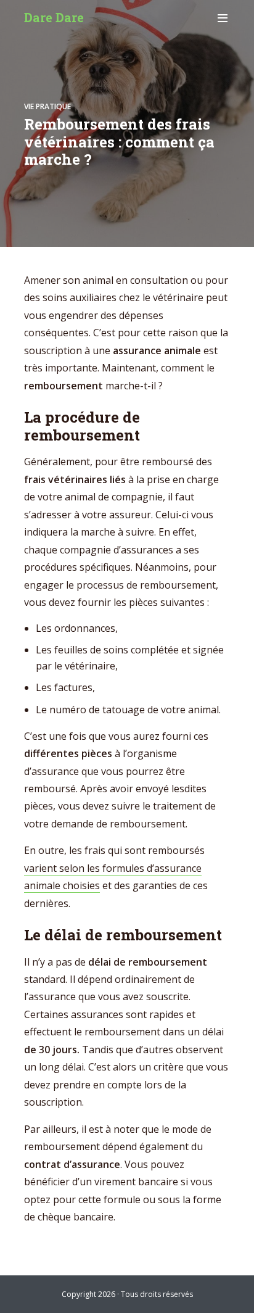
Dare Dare (54, 17)
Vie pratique (47, 106)
